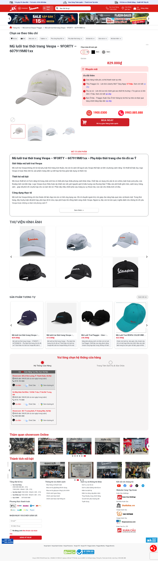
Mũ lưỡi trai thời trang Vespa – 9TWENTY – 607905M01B (25, 335)
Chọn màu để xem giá (89, 47)
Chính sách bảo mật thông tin (55, 499)
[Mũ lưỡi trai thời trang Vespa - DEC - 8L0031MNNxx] (62, 318)
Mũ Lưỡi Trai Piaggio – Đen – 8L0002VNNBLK (93, 335)
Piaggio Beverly (110, 545)
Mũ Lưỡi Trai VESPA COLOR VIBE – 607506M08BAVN (131, 335)
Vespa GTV (84, 545)
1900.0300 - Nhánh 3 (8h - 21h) (27, 495)
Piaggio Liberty (91, 545)
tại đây (108, 94)
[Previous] (9, 18)
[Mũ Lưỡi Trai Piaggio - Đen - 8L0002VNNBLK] (96, 318)
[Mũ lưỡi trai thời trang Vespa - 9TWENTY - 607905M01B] (27, 318)
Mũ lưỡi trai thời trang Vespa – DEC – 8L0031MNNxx (60, 335)
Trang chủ (16, 28)
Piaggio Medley (100, 545)
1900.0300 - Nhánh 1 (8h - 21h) (22, 489)
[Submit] (57, 8)
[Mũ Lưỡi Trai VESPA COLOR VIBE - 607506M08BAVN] (131, 318)
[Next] (148, 18)
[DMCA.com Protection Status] (69, 551)
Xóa (147, 45)
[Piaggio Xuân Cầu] (24, 8)
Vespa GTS (77, 545)
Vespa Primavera (68, 545)
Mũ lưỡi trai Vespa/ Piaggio (32, 28)
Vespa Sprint (47, 545)
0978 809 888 (21, 497)
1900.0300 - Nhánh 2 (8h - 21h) (27, 492)
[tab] (42, 364)
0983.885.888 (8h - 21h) (20, 487)
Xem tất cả (142, 297)
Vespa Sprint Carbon (57, 545)
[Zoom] (12, 119)
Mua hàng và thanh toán (54, 485)
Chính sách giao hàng (53, 493)
